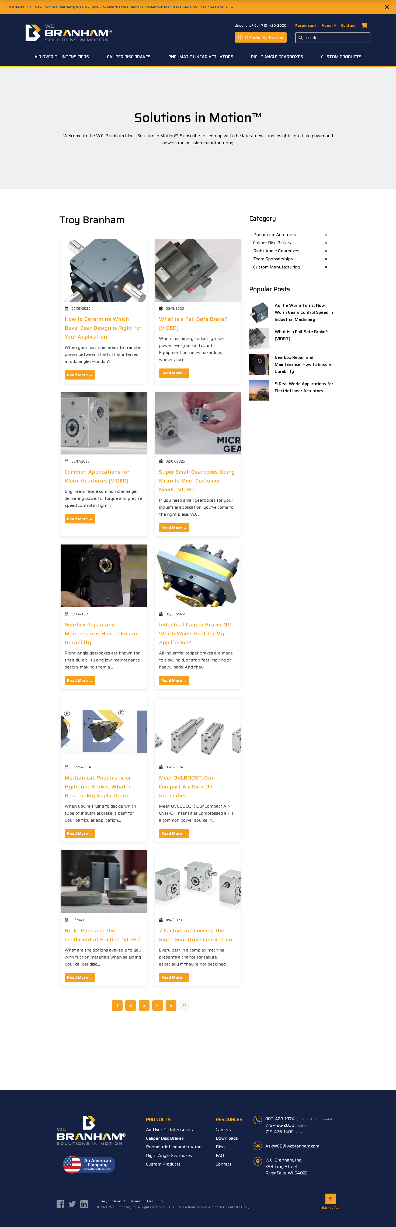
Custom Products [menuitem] (341, 56)
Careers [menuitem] (223, 1129)
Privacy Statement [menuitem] (110, 1201)
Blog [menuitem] (220, 1146)
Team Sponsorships (273, 259)
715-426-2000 (285, 1125)
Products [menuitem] (158, 1119)
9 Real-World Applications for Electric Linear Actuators (304, 387)
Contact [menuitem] (348, 25)
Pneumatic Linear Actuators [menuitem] (200, 56)
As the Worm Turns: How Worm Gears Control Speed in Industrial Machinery (304, 312)
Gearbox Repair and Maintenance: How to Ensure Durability (102, 633)
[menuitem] (364, 27)
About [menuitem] (328, 25)
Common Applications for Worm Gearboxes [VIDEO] (97, 476)
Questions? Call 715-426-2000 (260, 25)
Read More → (80, 374)
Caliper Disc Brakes (272, 242)
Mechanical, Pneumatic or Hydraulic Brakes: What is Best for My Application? (98, 786)
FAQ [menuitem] (220, 1155)
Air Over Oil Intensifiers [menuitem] (61, 56)
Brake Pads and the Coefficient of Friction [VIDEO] (103, 935)
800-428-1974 (298, 1118)
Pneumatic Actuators (274, 234)
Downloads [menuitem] (227, 1138)
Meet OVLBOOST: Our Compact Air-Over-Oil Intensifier (186, 786)
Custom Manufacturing (276, 267)
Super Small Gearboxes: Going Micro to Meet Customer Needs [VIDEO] (197, 480)
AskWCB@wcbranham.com (292, 1146)
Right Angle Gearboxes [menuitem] (277, 56)
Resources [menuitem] (305, 25)
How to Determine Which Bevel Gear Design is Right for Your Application (103, 328)
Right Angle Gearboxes (276, 250)
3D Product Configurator (264, 37)
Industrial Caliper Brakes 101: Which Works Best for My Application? (196, 633)
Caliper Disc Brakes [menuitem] (129, 56)
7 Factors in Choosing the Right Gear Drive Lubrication (195, 935)
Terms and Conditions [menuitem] (146, 1201)
